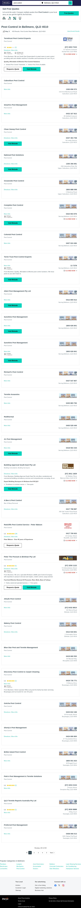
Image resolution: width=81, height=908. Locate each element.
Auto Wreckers (54, 868)
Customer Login (21, 888)
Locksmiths (3, 868)
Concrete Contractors (56, 866)
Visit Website (31, 69)
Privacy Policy (53, 898)
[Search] (70, 3)
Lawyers (19, 864)
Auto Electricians (38, 864)
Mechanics (19, 866)
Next (51, 852)
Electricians (3, 866)
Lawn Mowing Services (73, 864)
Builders (52, 864)
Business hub (39, 890)
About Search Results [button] (73, 31)
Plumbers (3, 864)
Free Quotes (69, 13)
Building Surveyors (24, 468)
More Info (14, 50)
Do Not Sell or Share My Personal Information (61, 901)
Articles (18, 885)
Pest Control (8, 41)
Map (6, 31)
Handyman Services (72, 868)
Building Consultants (10, 468)
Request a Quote (13, 69)
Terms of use (21, 901)
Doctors (35, 868)
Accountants (37, 866)
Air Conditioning (71, 866)
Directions (7, 50)
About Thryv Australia (24, 898)
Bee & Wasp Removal (11, 503)
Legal (19, 904)
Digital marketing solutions (43, 888)
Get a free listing (40, 885)
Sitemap (18, 890)
